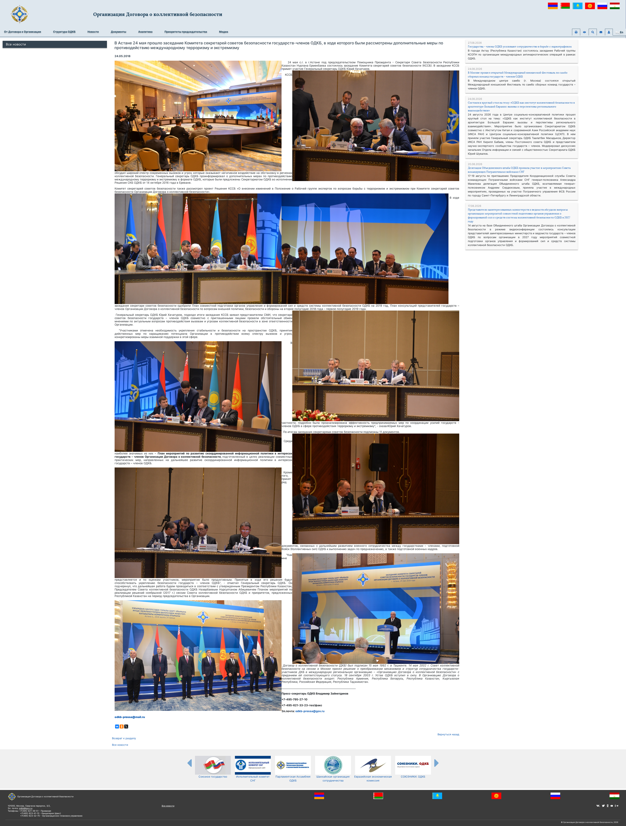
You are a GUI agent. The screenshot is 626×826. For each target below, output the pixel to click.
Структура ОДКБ (64, 31)
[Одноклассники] (122, 726)
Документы (118, 31)
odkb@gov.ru (25, 808)
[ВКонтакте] (117, 726)
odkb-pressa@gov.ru (310, 711)
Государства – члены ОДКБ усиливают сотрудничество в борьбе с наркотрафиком (520, 46)
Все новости (16, 44)
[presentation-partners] (189, 762)
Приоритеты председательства (185, 31)
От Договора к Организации (22, 31)
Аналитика (145, 31)
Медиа (223, 31)
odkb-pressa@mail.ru (130, 717)
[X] (126, 726)
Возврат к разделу (124, 738)
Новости (93, 31)
